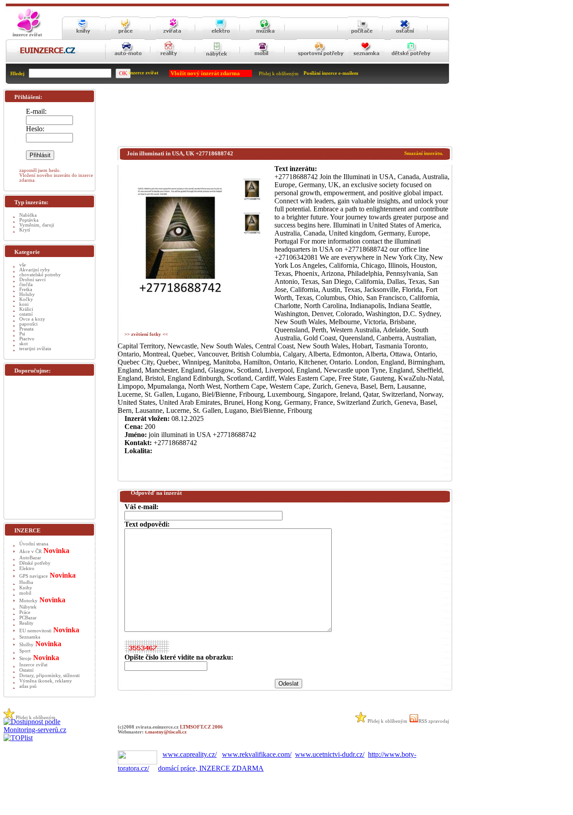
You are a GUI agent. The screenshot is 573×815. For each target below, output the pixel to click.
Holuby (27, 294)
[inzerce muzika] (265, 36)
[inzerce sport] (321, 60)
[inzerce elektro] (220, 36)
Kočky (26, 299)
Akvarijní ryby (34, 269)
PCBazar (28, 617)
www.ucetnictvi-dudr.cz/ (329, 754)
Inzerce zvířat (33, 664)
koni (24, 304)
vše (22, 264)
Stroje (25, 658)
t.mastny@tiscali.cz (166, 731)
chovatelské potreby (40, 274)
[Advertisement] (281, 119)
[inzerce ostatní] (405, 36)
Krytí (24, 229)
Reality (26, 623)
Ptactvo (26, 338)
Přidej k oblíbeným (279, 73)
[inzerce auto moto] (128, 60)
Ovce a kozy (32, 319)
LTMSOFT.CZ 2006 (201, 727)
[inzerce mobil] (262, 60)
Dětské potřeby (35, 563)
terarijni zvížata (35, 348)
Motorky (28, 600)
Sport (24, 650)
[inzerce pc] (363, 36)
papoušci (28, 324)
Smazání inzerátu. (423, 153)
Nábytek (28, 607)
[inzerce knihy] (82, 36)
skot (23, 343)
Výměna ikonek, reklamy (45, 680)
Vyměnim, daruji (36, 225)
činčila (26, 284)
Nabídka (28, 215)
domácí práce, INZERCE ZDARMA (211, 768)
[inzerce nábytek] (217, 60)
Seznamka (29, 637)
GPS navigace (33, 576)
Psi (22, 333)
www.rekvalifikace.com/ (256, 754)
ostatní (26, 314)
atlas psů (28, 686)
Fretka (25, 289)
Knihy (25, 587)
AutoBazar (30, 557)
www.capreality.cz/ (189, 754)
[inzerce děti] (411, 60)
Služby (26, 644)
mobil (25, 593)
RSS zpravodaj (434, 721)
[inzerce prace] (125, 36)
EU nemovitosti (35, 630)
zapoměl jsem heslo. (40, 170)
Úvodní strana (33, 543)
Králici (26, 309)
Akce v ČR (30, 551)
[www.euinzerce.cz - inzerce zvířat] (27, 31)
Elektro (26, 568)
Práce (24, 612)
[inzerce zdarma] (47, 53)
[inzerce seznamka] (366, 60)
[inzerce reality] (169, 60)
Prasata (26, 328)
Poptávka (28, 220)
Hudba (26, 582)
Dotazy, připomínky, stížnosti (49, 675)
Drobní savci (32, 279)
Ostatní (26, 670)
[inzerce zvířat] (172, 36)
